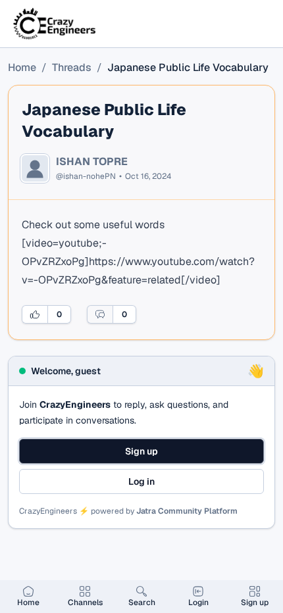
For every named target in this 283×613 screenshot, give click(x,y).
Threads (71, 67)
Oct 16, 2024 (148, 176)
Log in (141, 481)
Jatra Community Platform (187, 511)
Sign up (141, 451)
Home (22, 67)
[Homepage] (55, 23)
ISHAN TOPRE (92, 161)
